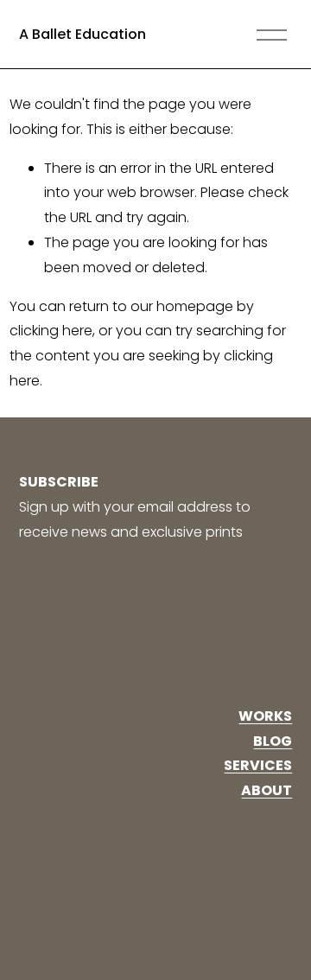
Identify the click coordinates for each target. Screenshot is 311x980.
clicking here (51, 330)
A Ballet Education (82, 34)
